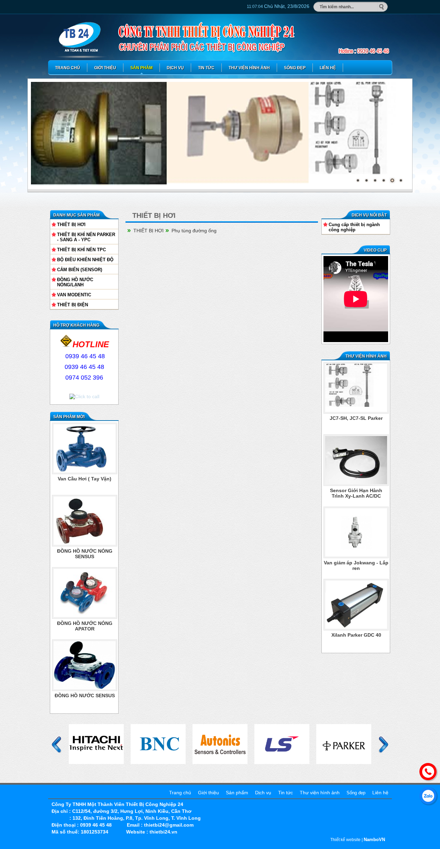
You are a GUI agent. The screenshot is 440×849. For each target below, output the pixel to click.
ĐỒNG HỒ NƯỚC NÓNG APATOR (84, 626)
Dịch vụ (175, 67)
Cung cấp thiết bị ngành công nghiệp (354, 227)
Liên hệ (328, 67)
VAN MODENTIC (74, 294)
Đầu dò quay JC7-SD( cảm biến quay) (356, 420)
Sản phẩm (141, 67)
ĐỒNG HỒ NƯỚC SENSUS (85, 695)
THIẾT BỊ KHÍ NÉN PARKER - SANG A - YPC (86, 237)
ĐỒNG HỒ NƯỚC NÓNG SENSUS (84, 553)
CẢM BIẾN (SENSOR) (79, 269)
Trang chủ (67, 67)
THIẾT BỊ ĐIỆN (72, 304)
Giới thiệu (105, 67)
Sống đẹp (295, 67)
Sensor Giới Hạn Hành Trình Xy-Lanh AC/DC (356, 637)
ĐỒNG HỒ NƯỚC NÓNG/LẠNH (75, 282)
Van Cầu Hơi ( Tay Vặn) (84, 478)
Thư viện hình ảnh (249, 67)
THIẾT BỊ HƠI (71, 224)
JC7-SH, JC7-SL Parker (356, 562)
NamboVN (374, 839)
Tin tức (206, 67)
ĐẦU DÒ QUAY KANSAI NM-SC (356, 455)
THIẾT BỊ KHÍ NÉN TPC (81, 249)
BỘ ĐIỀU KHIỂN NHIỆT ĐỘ (85, 259)
